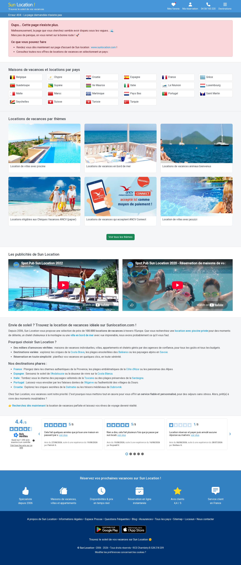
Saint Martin (213, 93)
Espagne (135, 77)
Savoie (164, 352)
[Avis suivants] (230, 434)
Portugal (173, 93)
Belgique (20, 77)
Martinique (97, 93)
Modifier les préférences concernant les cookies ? (120, 552)
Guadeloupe (22, 85)
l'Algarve (89, 382)
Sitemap (178, 519)
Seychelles (22, 101)
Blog (134, 519)
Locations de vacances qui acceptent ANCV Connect (116, 219)
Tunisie (95, 101)
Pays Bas (135, 93)
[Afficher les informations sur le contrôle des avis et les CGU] (33, 440)
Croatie (95, 77)
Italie (133, 85)
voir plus (63, 435)
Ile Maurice (98, 85)
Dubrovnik (116, 387)
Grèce (209, 77)
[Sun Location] (21, 4)
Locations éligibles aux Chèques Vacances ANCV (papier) (43, 219)
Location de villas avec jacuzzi (179, 219)
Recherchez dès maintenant (29, 405)
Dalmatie (71, 387)
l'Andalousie (57, 373)
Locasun (189, 519)
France (172, 77)
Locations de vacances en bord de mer (108, 166)
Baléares (123, 352)
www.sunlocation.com (103, 47)
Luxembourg (213, 85)
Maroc (57, 93)
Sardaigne (137, 378)
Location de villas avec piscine (27, 166)
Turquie (134, 101)
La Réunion (174, 85)
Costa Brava (77, 352)
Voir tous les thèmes (120, 237)
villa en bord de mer (82, 335)
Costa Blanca (105, 373)
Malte (19, 93)
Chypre (57, 77)
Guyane (57, 85)
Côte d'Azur (132, 369)
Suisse (57, 101)
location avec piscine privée (191, 330)
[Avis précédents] (39, 434)
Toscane (89, 378)
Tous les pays (163, 519)
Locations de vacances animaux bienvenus (186, 166)
